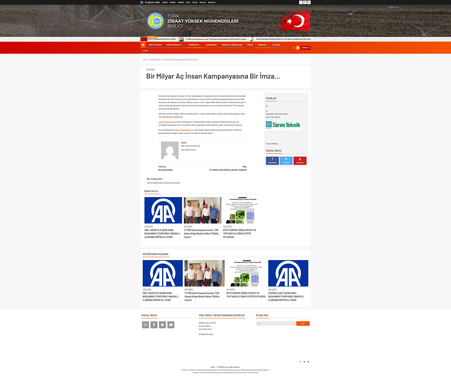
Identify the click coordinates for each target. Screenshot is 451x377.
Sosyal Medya (272, 144)
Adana (165, 2)
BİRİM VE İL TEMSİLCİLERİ (232, 45)
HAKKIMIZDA (193, 45)
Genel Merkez (150, 69)
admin (184, 142)
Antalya (172, 2)
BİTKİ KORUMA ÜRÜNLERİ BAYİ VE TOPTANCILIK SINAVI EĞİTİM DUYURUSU (253, 39)
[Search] (293, 48)
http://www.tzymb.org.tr (190, 146)
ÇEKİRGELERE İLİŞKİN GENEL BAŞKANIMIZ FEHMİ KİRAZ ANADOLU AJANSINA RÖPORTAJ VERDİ (286, 296)
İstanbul (181, 2)
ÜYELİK (250, 45)
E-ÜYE (145, 51)
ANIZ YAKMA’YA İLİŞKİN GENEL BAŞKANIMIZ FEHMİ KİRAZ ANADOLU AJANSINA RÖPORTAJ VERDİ (162, 233)
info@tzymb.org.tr (206, 334)
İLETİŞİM (276, 45)
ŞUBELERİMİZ (211, 45)
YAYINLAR (261, 45)
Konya (194, 2)
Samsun (203, 2)
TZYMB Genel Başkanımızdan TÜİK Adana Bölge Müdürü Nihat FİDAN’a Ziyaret (183, 39)
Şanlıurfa (211, 2)
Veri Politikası (155, 45)
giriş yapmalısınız (173, 183)
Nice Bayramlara (166, 168)
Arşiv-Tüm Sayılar (273, 117)
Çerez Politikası (253, 372)
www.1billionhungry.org (168, 122)
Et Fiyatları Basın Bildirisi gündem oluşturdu (228, 168)
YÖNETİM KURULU (174, 45)
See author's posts (188, 150)
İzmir (188, 2)
